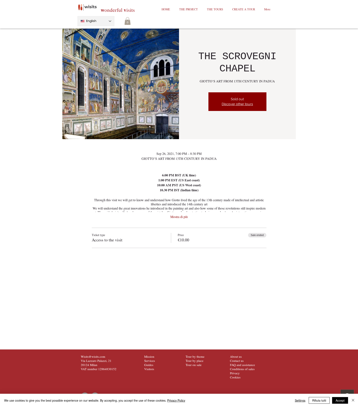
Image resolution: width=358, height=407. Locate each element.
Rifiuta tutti (319, 400)
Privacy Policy (176, 400)
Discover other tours (237, 104)
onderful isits (118, 9)
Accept (340, 400)
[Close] (353, 400)
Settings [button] (300, 400)
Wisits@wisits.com (93, 356)
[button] (127, 21)
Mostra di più (179, 216)
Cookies (235, 377)
